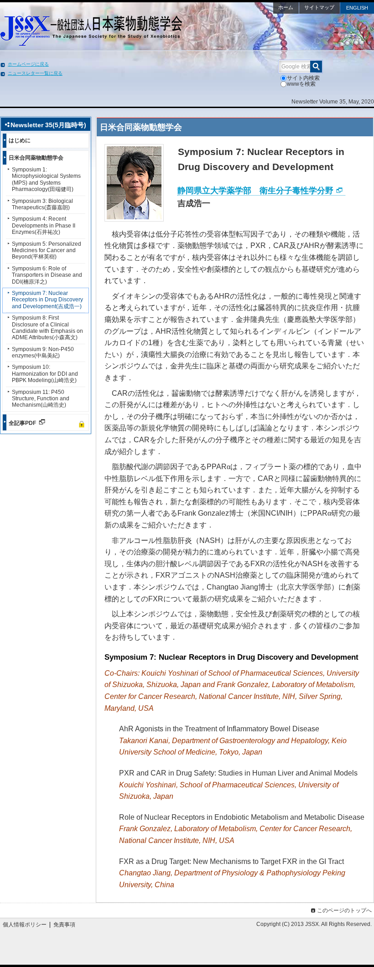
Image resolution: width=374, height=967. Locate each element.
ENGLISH (357, 7)
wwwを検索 (301, 84)
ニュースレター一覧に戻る (35, 73)
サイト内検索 (303, 78)
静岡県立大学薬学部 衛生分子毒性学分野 (255, 190)
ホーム (285, 7)
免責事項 (64, 924)
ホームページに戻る (28, 64)
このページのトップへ (344, 910)
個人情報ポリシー (25, 924)
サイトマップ (319, 7)
